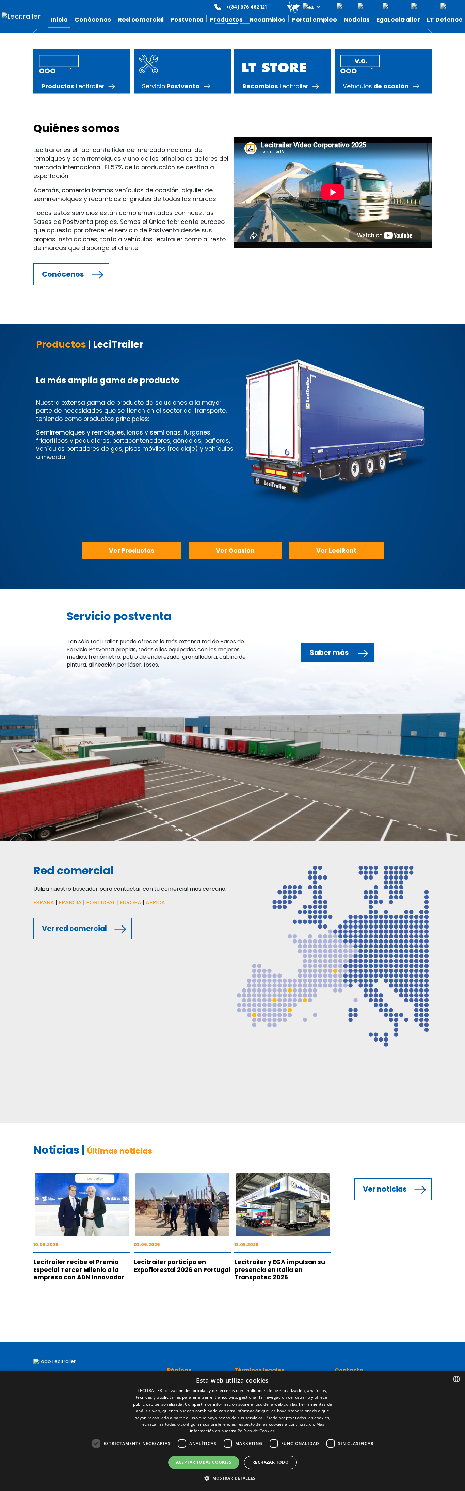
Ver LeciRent (336, 550)
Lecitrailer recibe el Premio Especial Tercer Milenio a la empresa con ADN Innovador (78, 1269)
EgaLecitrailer (398, 20)
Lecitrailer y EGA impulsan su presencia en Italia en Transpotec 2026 (279, 1269)
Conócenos (63, 274)
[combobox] (456, 1379)
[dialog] (232, 1431)
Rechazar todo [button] (270, 1462)
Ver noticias (385, 1189)
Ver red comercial (74, 928)
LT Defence (445, 20)
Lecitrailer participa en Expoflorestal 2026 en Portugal (182, 1266)
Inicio (59, 20)
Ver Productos (131, 550)
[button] (299, 7)
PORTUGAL (100, 902)
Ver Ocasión (235, 550)
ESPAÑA (43, 902)
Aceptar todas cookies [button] (203, 1462)
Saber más (329, 652)
